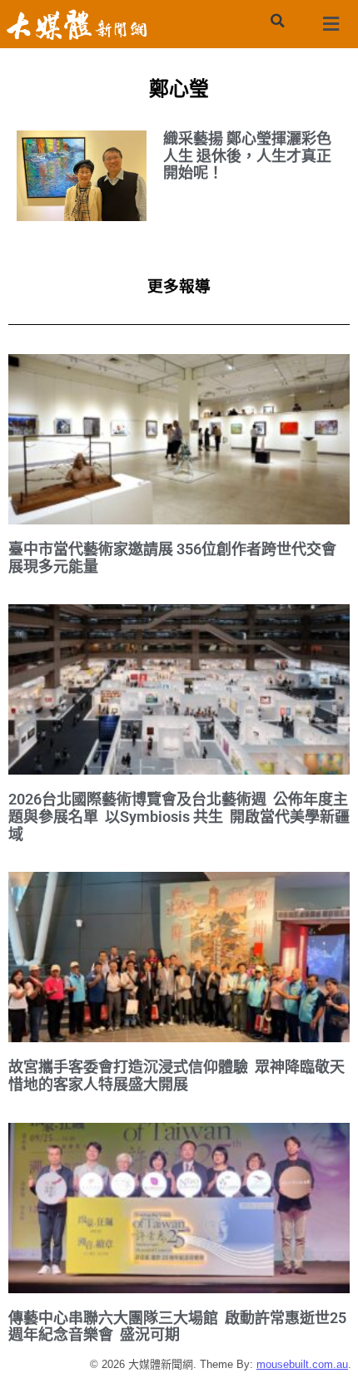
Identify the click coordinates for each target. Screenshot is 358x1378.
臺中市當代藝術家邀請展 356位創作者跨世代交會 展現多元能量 (172, 557)
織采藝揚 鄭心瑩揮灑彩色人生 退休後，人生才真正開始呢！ (247, 155)
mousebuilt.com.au (302, 1364)
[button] (277, 20)
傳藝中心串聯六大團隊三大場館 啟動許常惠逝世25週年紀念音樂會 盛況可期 (177, 1326)
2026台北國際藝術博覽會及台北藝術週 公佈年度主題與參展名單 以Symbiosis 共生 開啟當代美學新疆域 (179, 816)
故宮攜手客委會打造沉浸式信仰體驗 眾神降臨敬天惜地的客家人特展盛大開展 (176, 1075)
